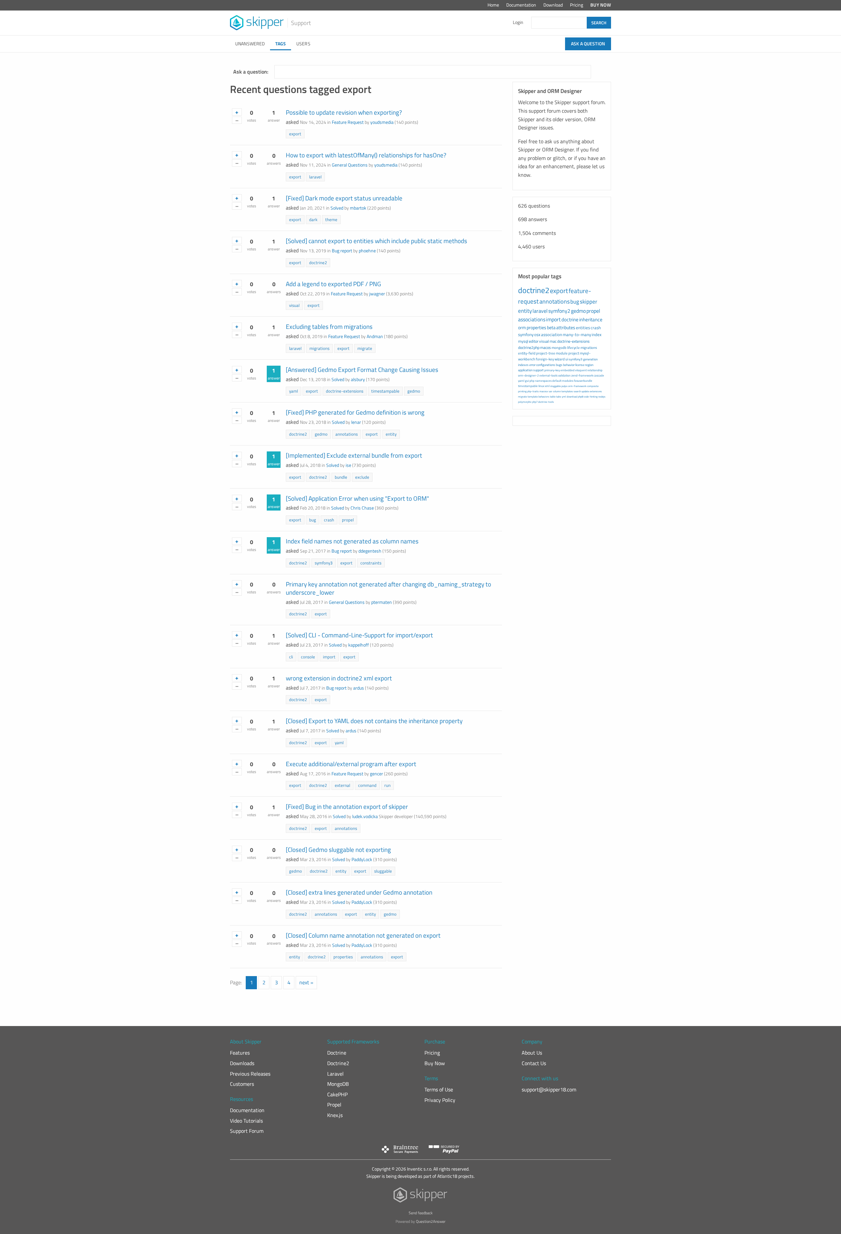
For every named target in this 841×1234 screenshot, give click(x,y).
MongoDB (338, 1084)
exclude (362, 477)
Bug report (342, 250)
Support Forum (246, 1131)
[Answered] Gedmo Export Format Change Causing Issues (362, 369)
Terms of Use (438, 1089)
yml (564, 397)
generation (590, 359)
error (532, 364)
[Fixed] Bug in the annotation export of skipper (347, 806)
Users (303, 43)
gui (527, 380)
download (572, 397)
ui (566, 359)
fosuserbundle (583, 380)
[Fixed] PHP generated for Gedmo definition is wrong (355, 412)
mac (553, 341)
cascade (599, 375)
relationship (594, 370)
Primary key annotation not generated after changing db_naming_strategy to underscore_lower (388, 588)
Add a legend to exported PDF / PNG (333, 283)
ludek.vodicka (365, 816)
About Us (532, 1053)
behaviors (543, 397)
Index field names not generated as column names (352, 541)
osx (537, 334)
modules (567, 380)
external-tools (548, 375)
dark (313, 219)
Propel (334, 1104)
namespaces (543, 380)
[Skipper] (421, 1196)
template (533, 397)
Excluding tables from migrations (329, 326)
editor (533, 341)
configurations (545, 364)
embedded (567, 370)
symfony (526, 334)
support (538, 370)
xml (547, 386)
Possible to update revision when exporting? (344, 112)
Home (493, 5)
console (308, 656)
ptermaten (381, 602)
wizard (560, 359)
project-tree (545, 353)
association (551, 334)
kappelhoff (358, 645)
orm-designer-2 (528, 375)
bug (312, 519)
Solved (336, 208)
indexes (523, 364)
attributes (565, 327)
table (553, 397)
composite (593, 386)
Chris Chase (362, 508)
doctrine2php (528, 347)
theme (331, 219)
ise (348, 465)
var (550, 391)
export (295, 133)
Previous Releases (250, 1074)
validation (564, 375)
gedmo (413, 391)
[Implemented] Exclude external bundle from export (354, 455)
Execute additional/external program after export (351, 763)
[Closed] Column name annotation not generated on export (363, 935)
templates (567, 391)
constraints (370, 563)
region (589, 364)
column (557, 391)
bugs (559, 364)
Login (518, 22)
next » (306, 982)
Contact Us (534, 1063)
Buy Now (600, 5)
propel (348, 519)
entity (391, 434)
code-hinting (591, 397)
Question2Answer (430, 1221)
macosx (543, 391)
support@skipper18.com (549, 1089)
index (597, 334)
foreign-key (545, 359)
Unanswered (250, 43)
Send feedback (421, 1213)
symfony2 (559, 311)
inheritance (590, 319)
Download (553, 5)
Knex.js (335, 1115)
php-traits (533, 391)
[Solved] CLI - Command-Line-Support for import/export (359, 635)
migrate (364, 348)
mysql (523, 341)
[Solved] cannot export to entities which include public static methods (376, 240)
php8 (580, 397)
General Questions (350, 165)
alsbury (358, 379)
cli (291, 656)
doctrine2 (318, 262)
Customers (242, 1084)
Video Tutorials (246, 1121)
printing (522, 391)
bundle (341, 477)
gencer (376, 773)
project (573, 353)
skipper (588, 301)
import (329, 656)
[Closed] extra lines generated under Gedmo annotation (359, 892)
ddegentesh (369, 551)
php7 (534, 402)
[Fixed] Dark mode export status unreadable (344, 198)
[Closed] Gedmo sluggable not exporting (338, 849)
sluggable (383, 871)
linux (541, 386)
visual (294, 305)
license (579, 364)
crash (329, 519)
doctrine (570, 319)
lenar (356, 422)
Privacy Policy (439, 1100)
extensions (596, 391)
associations (531, 319)
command (367, 785)
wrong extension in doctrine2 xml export (339, 678)
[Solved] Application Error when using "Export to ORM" (357, 498)
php (532, 380)
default (556, 380)
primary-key (552, 370)
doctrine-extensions (344, 391)
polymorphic (525, 402)
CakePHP (337, 1094)
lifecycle (573, 347)
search (577, 391)
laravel (315, 176)
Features (240, 1053)
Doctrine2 (338, 1063)
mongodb (559, 347)
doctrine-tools (546, 402)
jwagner (377, 293)
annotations (346, 434)
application (525, 370)
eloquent (581, 370)
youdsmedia (382, 122)
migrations (319, 348)
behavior (569, 364)
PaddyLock (362, 859)
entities (583, 327)
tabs (558, 397)
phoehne (367, 250)
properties (343, 956)
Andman (375, 336)
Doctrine (336, 1053)
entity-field (526, 353)
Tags (280, 43)
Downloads (242, 1063)
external (342, 785)
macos (545, 347)
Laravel (335, 1074)
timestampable (385, 391)
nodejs (601, 397)
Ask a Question (588, 43)
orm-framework (577, 386)
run (387, 785)
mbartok (358, 208)
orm (522, 327)
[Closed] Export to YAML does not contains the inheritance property (374, 720)
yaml (293, 391)
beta (551, 327)
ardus (358, 688)
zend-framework (582, 375)
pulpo (564, 386)
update (585, 391)
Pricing (576, 5)
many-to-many (577, 334)
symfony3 (323, 563)
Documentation (521, 5)
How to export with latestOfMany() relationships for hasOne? (366, 155)
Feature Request (348, 122)
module (562, 353)
